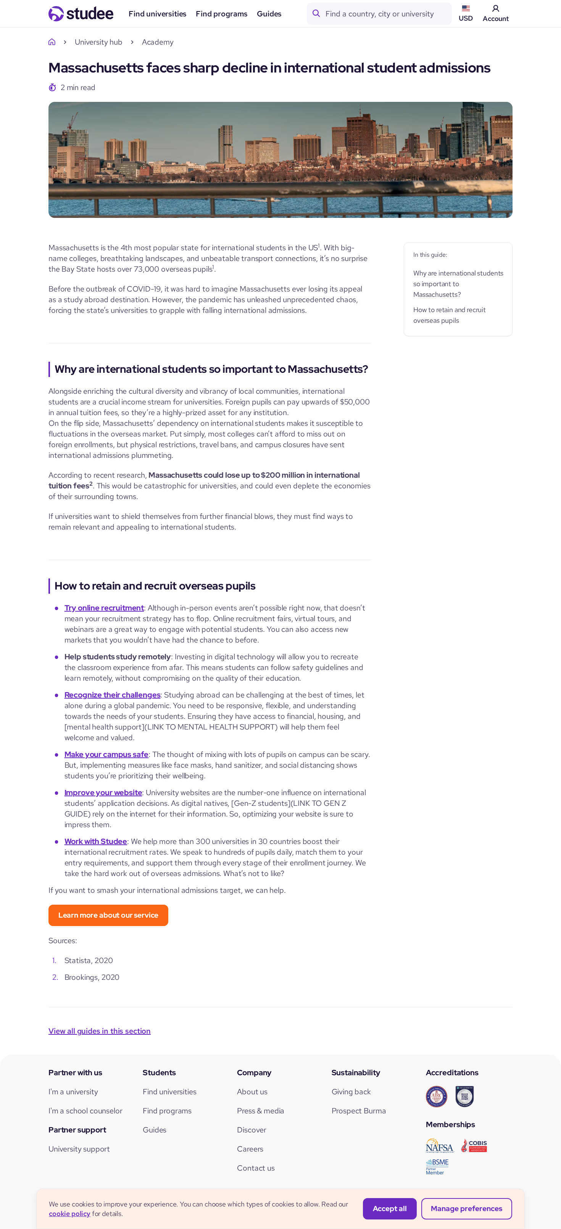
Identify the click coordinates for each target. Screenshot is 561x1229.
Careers (250, 1149)
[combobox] (388, 13)
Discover (251, 1130)
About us (252, 1092)
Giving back (351, 1092)
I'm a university (73, 1092)
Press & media (260, 1111)
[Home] (53, 42)
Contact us (255, 1168)
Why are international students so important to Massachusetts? (458, 284)
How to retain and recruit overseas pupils (449, 315)
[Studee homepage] (80, 13)
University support (79, 1149)
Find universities (158, 14)
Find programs (222, 14)
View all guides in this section (99, 1031)
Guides (269, 14)
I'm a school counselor (85, 1111)
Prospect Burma (359, 1111)
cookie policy (69, 1213)
